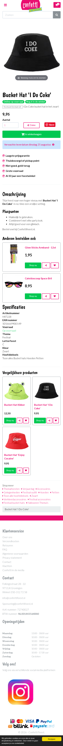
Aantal (6, 119)
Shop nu (33, 265)
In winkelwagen (33, 134)
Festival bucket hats (14, 502)
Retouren (7, 545)
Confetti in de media (13, 570)
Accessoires (43, 488)
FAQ (4, 549)
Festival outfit (29, 492)
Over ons (7, 537)
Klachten (7, 565)
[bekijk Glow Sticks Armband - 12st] (13, 253)
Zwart (34, 495)
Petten (55, 492)
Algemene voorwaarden (15, 553)
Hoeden (44, 492)
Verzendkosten (10, 541)
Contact (6, 561)
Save (51, 124)
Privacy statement (12, 557)
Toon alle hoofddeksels (15, 495)
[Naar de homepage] (31, 5)
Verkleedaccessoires (14, 499)
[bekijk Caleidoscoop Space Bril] (13, 284)
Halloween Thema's (37, 502)
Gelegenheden (11, 492)
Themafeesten (11, 488)
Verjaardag (28, 488)
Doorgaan (51, 739)
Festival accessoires (40, 499)
